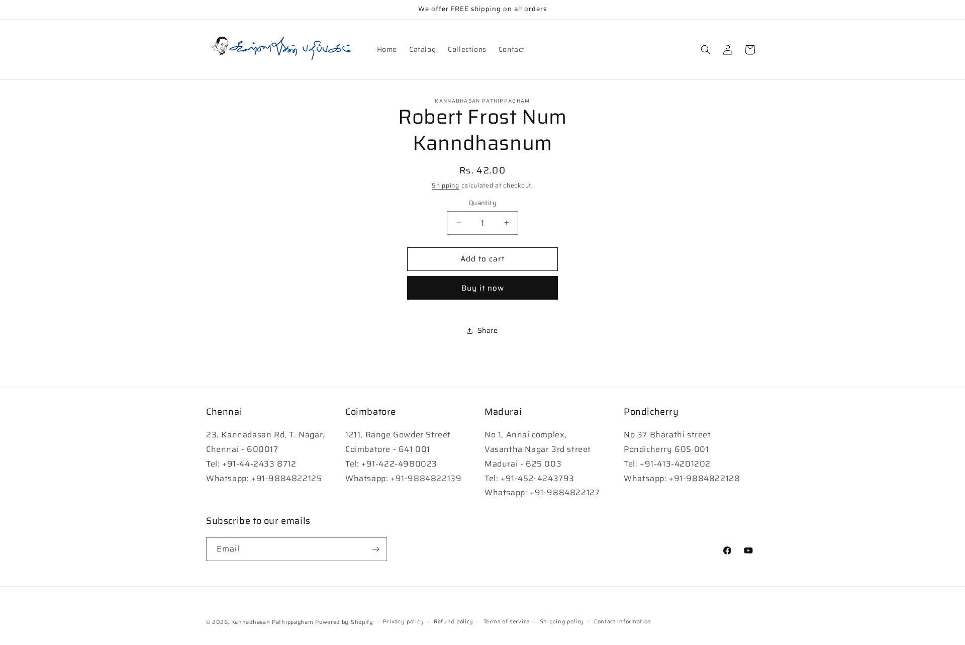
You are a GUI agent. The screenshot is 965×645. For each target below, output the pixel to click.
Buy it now (482, 288)
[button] (706, 50)
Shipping (445, 185)
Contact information (622, 621)
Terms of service (507, 621)
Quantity (482, 203)
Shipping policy (562, 621)
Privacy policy (403, 621)
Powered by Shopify (344, 622)
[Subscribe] (375, 549)
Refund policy (453, 621)
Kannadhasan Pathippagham (272, 622)
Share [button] (487, 330)
